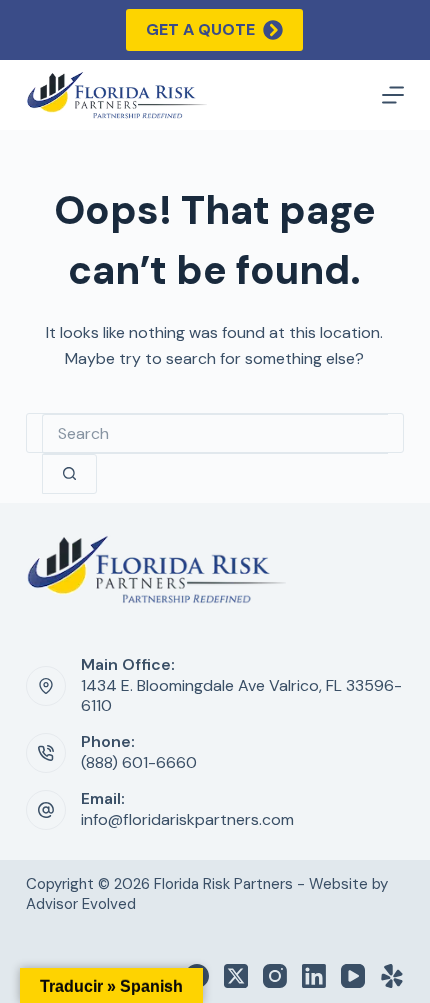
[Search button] (69, 474)
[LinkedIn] (314, 976)
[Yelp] (392, 976)
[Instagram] (275, 976)
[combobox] (215, 434)
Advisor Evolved (81, 904)
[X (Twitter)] (236, 976)
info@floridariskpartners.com (187, 819)
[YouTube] (353, 976)
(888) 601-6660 (139, 762)
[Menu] (393, 95)
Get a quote (200, 29)
